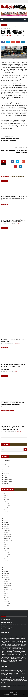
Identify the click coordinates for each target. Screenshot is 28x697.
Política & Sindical (8, 481)
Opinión (5, 477)
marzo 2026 (6, 504)
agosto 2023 (6, 567)
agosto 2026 (6, 494)
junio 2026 (6, 498)
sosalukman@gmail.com (8, 628)
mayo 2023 (6, 573)
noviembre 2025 (7, 512)
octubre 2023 (7, 563)
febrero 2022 (7, 604)
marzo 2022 (6, 602)
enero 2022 (6, 606)
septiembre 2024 (8, 541)
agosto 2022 (6, 592)
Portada (11, 692)
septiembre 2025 (8, 516)
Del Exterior (4, 410)
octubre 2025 (7, 514)
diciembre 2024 (7, 534)
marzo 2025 (6, 528)
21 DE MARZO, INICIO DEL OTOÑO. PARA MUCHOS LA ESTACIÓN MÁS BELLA (13, 220)
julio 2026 (6, 496)
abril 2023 (6, 575)
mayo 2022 (6, 598)
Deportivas (6, 469)
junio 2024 (6, 547)
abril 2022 (6, 600)
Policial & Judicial (8, 479)
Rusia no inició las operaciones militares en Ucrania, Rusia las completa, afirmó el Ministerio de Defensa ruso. (13, 427)
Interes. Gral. (4, 24)
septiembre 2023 (8, 565)
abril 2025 (6, 526)
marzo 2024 (6, 553)
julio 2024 (6, 545)
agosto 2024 (6, 543)
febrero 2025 (7, 530)
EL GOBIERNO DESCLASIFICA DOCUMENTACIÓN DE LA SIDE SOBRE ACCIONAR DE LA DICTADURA (12, 402)
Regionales (6, 483)
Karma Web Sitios (23, 694)
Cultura (5, 465)
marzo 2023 (6, 577)
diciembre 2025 (7, 510)
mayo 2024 (6, 549)
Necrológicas (7, 475)
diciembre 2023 (7, 559)
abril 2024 (6, 551)
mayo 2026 (6, 500)
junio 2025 (6, 522)
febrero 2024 (7, 555)
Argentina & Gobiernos (9, 463)
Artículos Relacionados (7, 176)
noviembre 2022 (7, 585)
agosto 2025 (6, 518)
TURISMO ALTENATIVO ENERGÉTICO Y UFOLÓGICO (13, 340)
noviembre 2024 (7, 536)
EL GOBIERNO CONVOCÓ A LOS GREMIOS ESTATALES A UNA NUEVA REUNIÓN (14, 197)
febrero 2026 (7, 506)
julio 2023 (6, 569)
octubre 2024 (7, 539)
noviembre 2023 (7, 561)
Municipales (6, 473)
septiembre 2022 (8, 590)
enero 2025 (6, 532)
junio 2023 (6, 571)
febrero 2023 (7, 579)
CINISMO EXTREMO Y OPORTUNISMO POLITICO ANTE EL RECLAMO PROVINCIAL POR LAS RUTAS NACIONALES (13, 367)
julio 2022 (6, 594)
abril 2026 (6, 502)
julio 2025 (6, 520)
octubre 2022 (7, 588)
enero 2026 (6, 508)
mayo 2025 (6, 524)
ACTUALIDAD (7, 461)
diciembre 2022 (7, 583)
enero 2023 (6, 581)
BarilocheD (9, 35)
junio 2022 (6, 596)
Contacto (15, 692)
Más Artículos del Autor (18, 176)
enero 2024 (6, 557)
